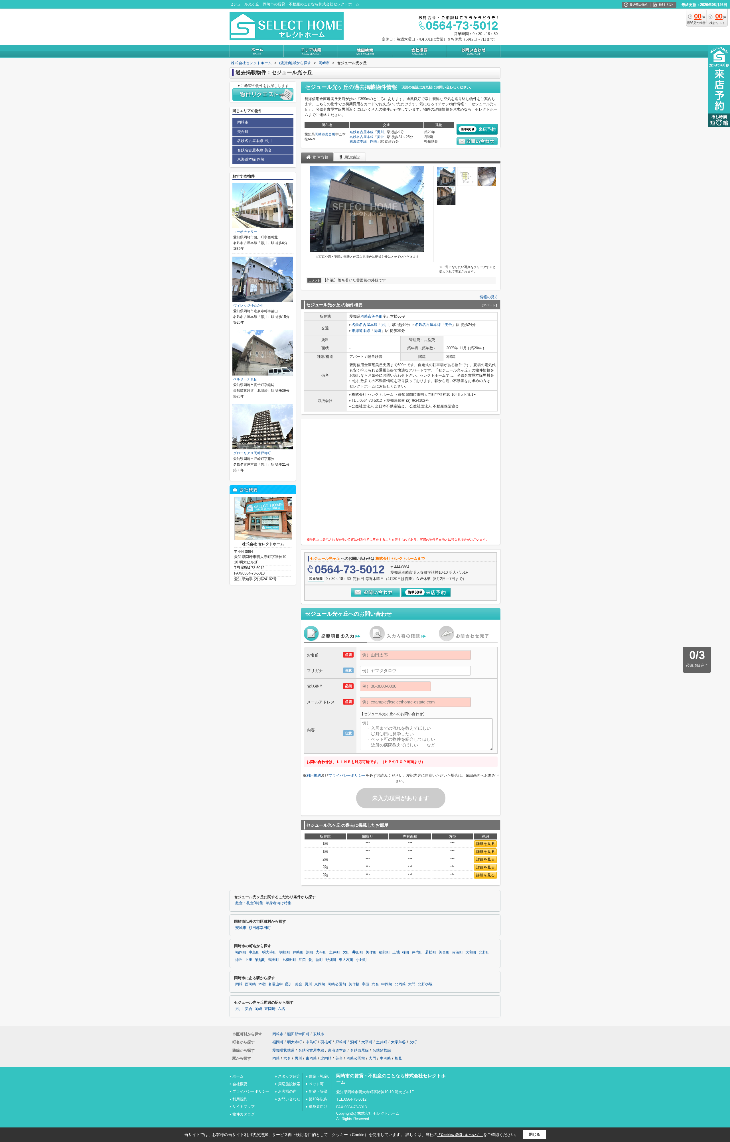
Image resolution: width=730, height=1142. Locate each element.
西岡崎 (250, 984)
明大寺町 (269, 952)
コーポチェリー (245, 232)
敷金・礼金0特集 (249, 903)
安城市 (240, 928)
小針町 (361, 960)
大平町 (321, 952)
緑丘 (239, 960)
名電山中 (275, 984)
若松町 (430, 952)
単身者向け (318, 1106)
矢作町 (371, 952)
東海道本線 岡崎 (250, 159)
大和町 (470, 952)
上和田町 (288, 960)
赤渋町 (457, 952)
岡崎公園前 (337, 984)
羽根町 (284, 952)
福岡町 (240, 952)
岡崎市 (320, 134)
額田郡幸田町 (260, 928)
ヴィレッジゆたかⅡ (248, 305)
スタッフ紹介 (289, 1076)
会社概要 (239, 1084)
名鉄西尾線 (359, 1050)
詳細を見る (485, 843)
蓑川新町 (315, 960)
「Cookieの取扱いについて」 (460, 1135)
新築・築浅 (318, 1091)
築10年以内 (318, 1099)
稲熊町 (384, 952)
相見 (398, 1058)
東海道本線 (358, 141)
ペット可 (316, 1084)
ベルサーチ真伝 (245, 379)
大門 (411, 984)
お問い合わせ (289, 1099)
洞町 (309, 952)
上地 (396, 952)
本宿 (262, 984)
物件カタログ (243, 1114)
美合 (380, 137)
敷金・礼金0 (319, 1076)
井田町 (357, 952)
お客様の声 (287, 1091)
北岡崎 (400, 984)
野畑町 (330, 960)
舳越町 (260, 960)
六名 (375, 984)
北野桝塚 (425, 984)
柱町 (405, 952)
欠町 (346, 952)
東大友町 (346, 960)
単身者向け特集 (278, 903)
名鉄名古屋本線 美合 (254, 150)
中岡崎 (386, 984)
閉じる (534, 1134)
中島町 (254, 952)
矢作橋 (354, 984)
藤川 (289, 984)
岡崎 (373, 141)
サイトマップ (243, 1106)
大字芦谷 (398, 1042)
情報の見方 (489, 297)
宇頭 (365, 984)
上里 (248, 960)
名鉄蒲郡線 (381, 1050)
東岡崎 (319, 984)
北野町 (484, 952)
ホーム (238, 1076)
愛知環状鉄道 (283, 1050)
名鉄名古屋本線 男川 (254, 141)
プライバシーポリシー (347, 775)
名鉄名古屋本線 (362, 132)
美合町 (330, 134)
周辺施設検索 (289, 1084)
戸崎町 (298, 952)
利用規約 (313, 775)
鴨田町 (273, 960)
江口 (302, 960)
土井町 (334, 952)
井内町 (417, 952)
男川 (380, 132)
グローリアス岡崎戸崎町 (252, 453)
